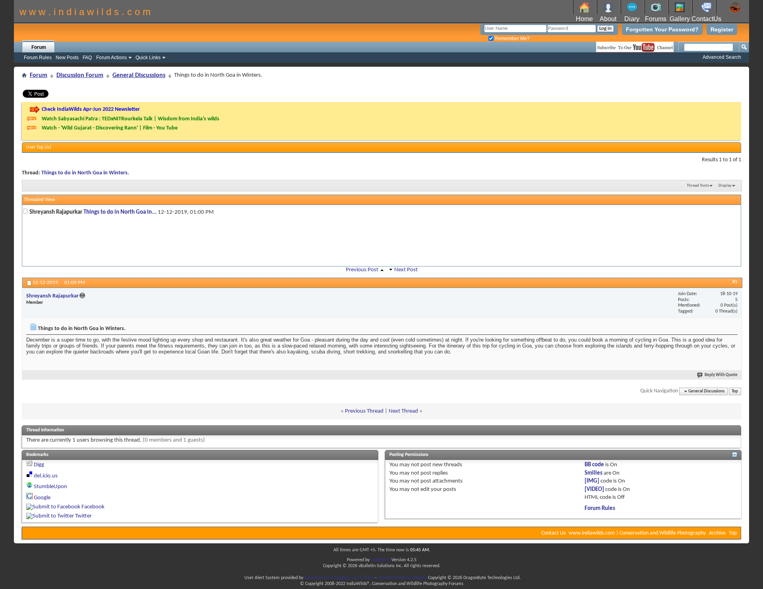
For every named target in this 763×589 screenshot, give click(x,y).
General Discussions (138, 75)
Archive (717, 533)
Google (42, 498)
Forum (38, 47)
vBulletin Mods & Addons (402, 577)
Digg (39, 465)
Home (584, 18)
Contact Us (553, 533)
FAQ (87, 57)
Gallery (680, 18)
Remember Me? (512, 38)
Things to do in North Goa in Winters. (85, 173)
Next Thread (403, 411)
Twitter (83, 516)
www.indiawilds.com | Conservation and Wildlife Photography (637, 533)
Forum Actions (111, 57)
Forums (655, 18)
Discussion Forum (79, 75)
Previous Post (362, 270)
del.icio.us (46, 476)
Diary (631, 18)
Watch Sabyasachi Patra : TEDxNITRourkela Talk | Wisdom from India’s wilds (130, 119)
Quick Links (148, 57)
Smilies (593, 473)
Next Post (406, 270)
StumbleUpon (50, 487)
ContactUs (706, 18)
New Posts (67, 57)
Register (722, 29)
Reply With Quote (721, 375)
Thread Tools (698, 185)
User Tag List (38, 147)
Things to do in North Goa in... (120, 212)
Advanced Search (722, 57)
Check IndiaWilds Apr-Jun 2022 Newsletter (91, 109)
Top (735, 391)
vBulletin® (380, 560)
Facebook (93, 507)
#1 (735, 281)
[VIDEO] (594, 489)
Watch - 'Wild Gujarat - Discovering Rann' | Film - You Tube (110, 128)
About (608, 18)
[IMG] (592, 481)
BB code (594, 465)
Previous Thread (364, 411)
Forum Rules (38, 57)
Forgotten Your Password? (662, 29)
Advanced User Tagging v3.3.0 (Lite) (339, 577)
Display (725, 185)
